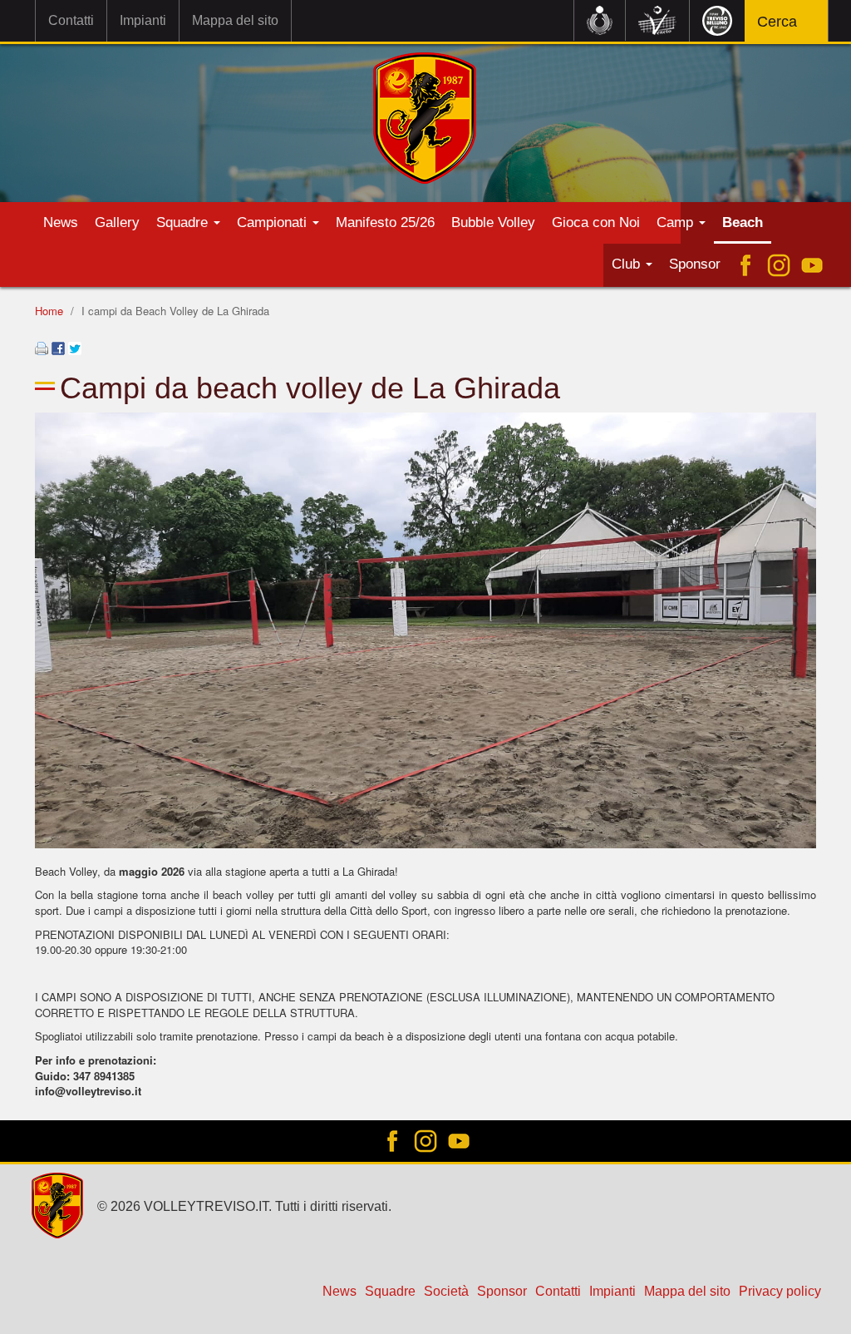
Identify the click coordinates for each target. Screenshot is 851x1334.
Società (446, 1291)
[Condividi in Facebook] (58, 346)
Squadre (390, 1291)
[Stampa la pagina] (41, 346)
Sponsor (695, 264)
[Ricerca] (805, 23)
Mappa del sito (235, 20)
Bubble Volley (493, 222)
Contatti (71, 20)
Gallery (117, 222)
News (60, 222)
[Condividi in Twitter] (74, 346)
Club (628, 264)
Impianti (143, 20)
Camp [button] (677, 222)
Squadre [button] (184, 222)
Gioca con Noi (596, 222)
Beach (742, 222)
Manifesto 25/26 (385, 222)
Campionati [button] (274, 222)
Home (49, 311)
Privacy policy (780, 1291)
